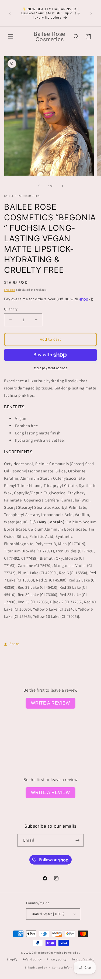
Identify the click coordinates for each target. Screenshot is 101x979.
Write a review (50, 703)
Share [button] (14, 643)
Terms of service (83, 959)
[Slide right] (62, 186)
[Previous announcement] (10, 13)
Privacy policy (57, 959)
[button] (11, 37)
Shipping (9, 289)
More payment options (50, 368)
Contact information (66, 967)
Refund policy (32, 959)
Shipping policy (36, 967)
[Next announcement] (91, 13)
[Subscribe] (77, 840)
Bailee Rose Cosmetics (47, 952)
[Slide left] (39, 186)
